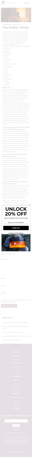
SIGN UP (16, 228)
